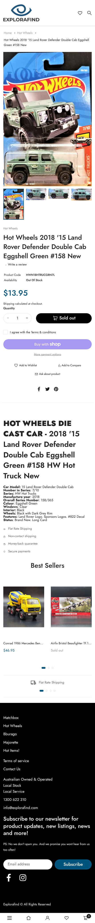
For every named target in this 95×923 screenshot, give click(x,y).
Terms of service (16, 761)
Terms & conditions (43, 332)
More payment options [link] (47, 354)
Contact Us (11, 769)
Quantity (9, 308)
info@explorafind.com (20, 808)
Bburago (10, 734)
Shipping (8, 304)
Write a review (17, 264)
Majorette (10, 742)
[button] (43, 668)
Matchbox (11, 717)
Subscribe (73, 864)
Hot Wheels (25, 33)
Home (8, 33)
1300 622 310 (14, 799)
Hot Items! (11, 750)
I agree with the (33, 332)
